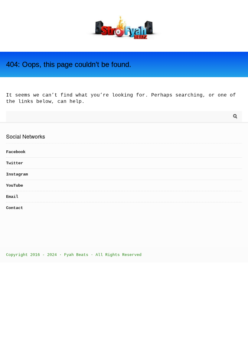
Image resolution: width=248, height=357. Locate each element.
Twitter (14, 163)
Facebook (15, 151)
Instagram (17, 174)
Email (12, 196)
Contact (14, 207)
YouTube (14, 185)
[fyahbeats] (124, 38)
